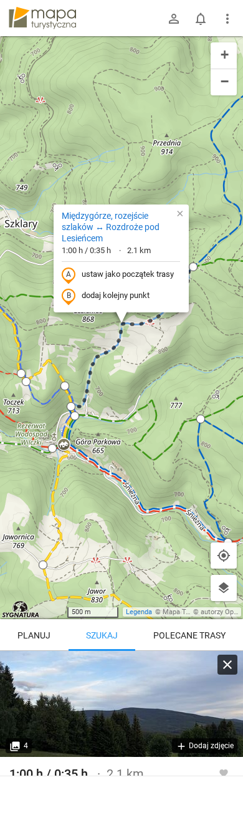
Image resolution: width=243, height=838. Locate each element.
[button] (21, 373)
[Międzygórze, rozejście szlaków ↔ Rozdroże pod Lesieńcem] (121, 704)
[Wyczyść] (227, 665)
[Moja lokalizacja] (224, 555)
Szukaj (102, 635)
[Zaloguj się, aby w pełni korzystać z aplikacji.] (224, 773)
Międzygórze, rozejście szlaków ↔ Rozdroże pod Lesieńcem (111, 227)
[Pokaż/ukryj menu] (227, 19)
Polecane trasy (189, 635)
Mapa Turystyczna (191, 612)
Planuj (33, 635)
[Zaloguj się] (174, 19)
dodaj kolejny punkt (116, 295)
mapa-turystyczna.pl (42, 18)
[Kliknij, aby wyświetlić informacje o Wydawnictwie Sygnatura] (21, 609)
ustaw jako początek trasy (128, 274)
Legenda (139, 612)
